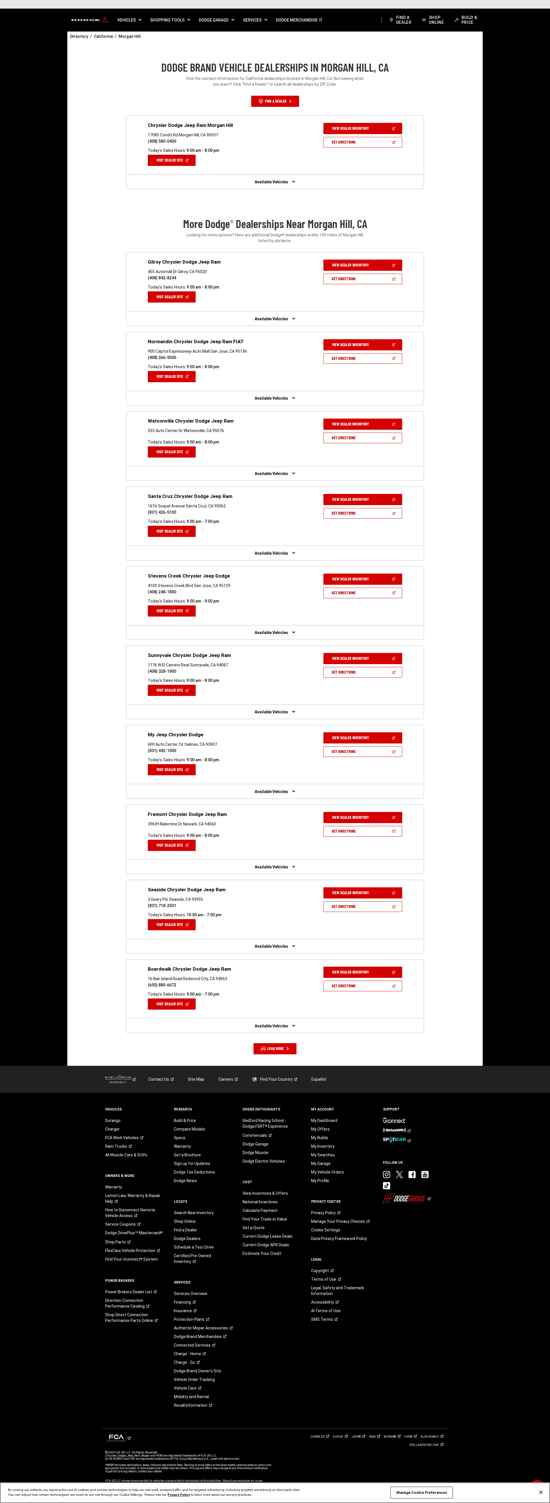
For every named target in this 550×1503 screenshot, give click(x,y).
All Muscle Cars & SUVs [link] (126, 1155)
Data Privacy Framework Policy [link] (339, 1238)
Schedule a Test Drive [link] (194, 1247)
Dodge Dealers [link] (187, 1238)
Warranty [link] (113, 1187)
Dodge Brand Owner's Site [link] (197, 1371)
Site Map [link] (196, 1079)
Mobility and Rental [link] (191, 1396)
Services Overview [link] (190, 1293)
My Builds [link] (319, 1137)
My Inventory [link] (323, 1146)
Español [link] (318, 1079)
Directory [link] (79, 36)
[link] (90, 20)
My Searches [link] (323, 1155)
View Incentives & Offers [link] (265, 1193)
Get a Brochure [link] (187, 1155)
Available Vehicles (271, 182)
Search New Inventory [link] (194, 1212)
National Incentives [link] (260, 1202)
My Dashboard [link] (324, 1120)
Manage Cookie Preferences (421, 1492)
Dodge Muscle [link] (255, 1152)
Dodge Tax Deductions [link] (194, 1172)
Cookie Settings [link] (325, 1230)
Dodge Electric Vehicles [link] (264, 1161)
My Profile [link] (320, 1180)
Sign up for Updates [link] (192, 1163)
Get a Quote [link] (254, 1227)
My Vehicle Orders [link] (327, 1172)
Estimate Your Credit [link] (262, 1253)
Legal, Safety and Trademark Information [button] (337, 1291)
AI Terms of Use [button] (326, 1310)
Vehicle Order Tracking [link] (194, 1379)
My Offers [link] (320, 1129)
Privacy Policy (179, 1495)
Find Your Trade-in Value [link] (265, 1219)
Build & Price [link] (185, 1120)
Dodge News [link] (185, 1180)
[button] (129, 20)
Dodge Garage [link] (255, 1144)
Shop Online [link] (185, 1221)
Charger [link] (112, 1129)
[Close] (541, 1492)
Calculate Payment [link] (260, 1210)
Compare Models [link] (189, 1129)
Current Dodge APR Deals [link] (266, 1245)
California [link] (103, 36)
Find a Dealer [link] (185, 1230)
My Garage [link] (321, 1163)
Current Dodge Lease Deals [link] (267, 1236)
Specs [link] (179, 1137)
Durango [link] (113, 1120)
